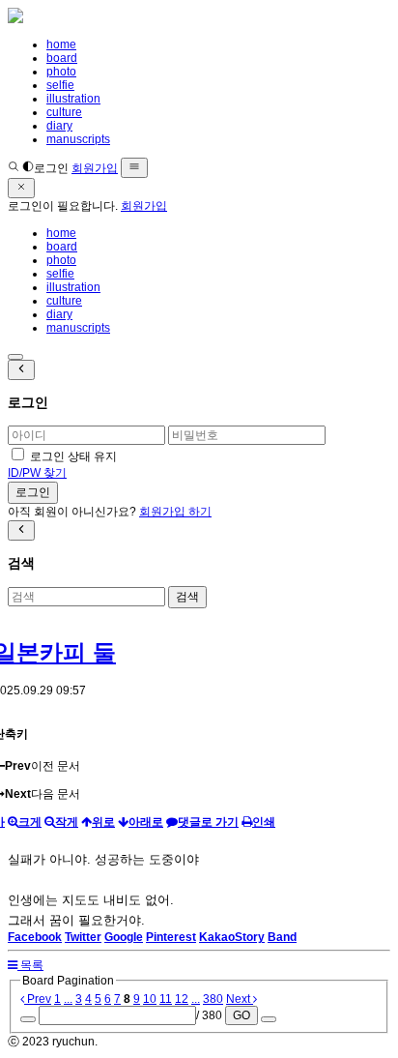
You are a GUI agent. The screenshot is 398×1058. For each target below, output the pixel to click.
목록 (30, 965)
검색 (187, 596)
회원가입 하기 (175, 511)
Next (239, 999)
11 (165, 999)
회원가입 (94, 168)
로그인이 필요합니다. (63, 206)
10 (149, 999)
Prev (37, 999)
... (68, 999)
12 (181, 999)
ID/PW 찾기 (37, 473)
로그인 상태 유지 (73, 456)
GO (241, 1015)
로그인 (51, 168)
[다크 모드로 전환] (28, 168)
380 (213, 999)
